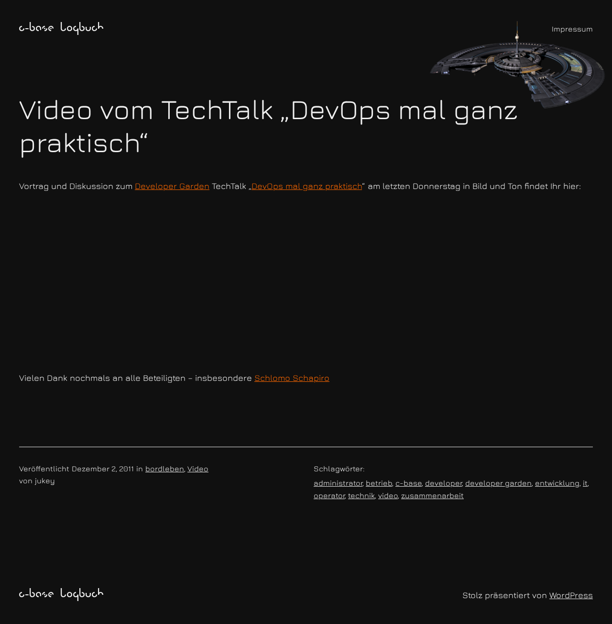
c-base (408, 483)
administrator (338, 483)
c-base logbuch (61, 28)
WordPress (571, 595)
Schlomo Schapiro (291, 378)
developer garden (498, 483)
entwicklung (557, 483)
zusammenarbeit (432, 495)
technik (361, 495)
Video (197, 468)
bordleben (164, 468)
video (388, 495)
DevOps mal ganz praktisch (306, 186)
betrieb (379, 483)
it (585, 483)
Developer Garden (172, 186)
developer (443, 483)
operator (329, 495)
